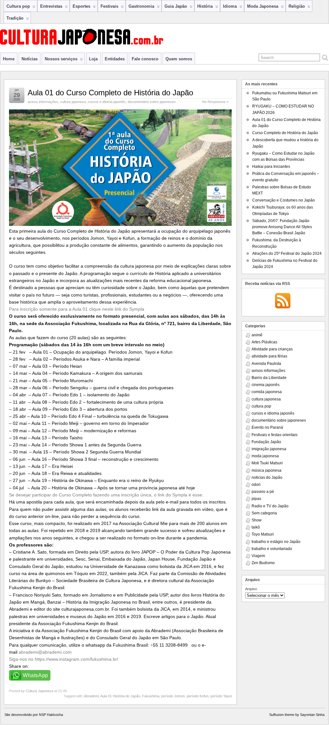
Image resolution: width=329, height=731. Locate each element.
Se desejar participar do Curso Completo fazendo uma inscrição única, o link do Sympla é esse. (106, 494)
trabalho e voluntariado (272, 548)
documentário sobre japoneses (152, 102)
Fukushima (150, 696)
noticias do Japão (267, 477)
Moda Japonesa (262, 6)
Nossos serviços (61, 58)
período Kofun (198, 696)
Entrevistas (51, 6)
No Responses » (215, 102)
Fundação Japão (266, 442)
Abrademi (91, 696)
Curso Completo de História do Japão (285, 133)
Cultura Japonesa (39, 691)
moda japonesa (265, 456)
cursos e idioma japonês (107, 102)
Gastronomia (141, 6)
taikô (256, 527)
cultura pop (261, 406)
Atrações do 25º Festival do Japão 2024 (287, 253)
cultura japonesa (73, 102)
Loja (93, 58)
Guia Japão (175, 6)
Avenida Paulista (266, 363)
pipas (256, 498)
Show (257, 520)
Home (8, 58)
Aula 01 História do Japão (120, 696)
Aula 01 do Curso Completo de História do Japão (110, 92)
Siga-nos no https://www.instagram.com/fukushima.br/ (63, 659)
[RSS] (282, 301)
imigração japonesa (269, 449)
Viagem (258, 556)
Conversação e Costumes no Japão (283, 200)
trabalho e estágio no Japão (276, 541)
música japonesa (266, 470)
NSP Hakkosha (51, 715)
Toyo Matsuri (263, 534)
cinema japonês (266, 385)
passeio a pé (263, 491)
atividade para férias (269, 356)
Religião (297, 6)
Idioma (230, 6)
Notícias (30, 58)
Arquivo (251, 589)
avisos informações (43, 102)
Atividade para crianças (272, 349)
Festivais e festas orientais (275, 435)
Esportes (81, 6)
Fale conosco (145, 58)
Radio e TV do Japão (270, 506)
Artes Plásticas (264, 342)
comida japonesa (267, 392)
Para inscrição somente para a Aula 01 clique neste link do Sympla (76, 309)
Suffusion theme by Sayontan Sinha (297, 715)
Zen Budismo (263, 563)
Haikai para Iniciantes (271, 166)
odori (256, 484)
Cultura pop (18, 6)
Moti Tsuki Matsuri (267, 463)
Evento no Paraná (267, 427)
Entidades (115, 58)
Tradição (14, 18)
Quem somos (178, 58)
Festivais (109, 6)
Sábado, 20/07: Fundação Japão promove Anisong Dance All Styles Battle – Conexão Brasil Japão (282, 227)
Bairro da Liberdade (269, 377)
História (205, 6)
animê (257, 335)
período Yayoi (221, 696)
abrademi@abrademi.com (45, 652)
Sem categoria (264, 513)
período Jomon (173, 696)
